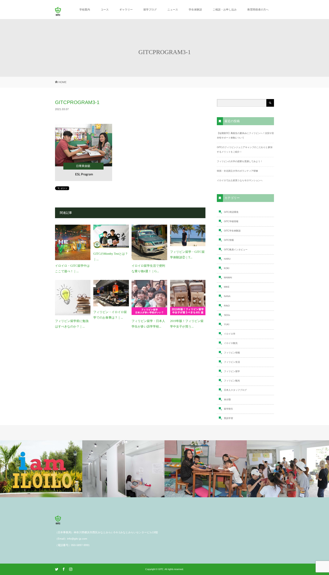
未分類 (227, 399)
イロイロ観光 (231, 343)
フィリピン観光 (232, 380)
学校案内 (84, 9)
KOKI (226, 268)
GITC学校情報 (231, 221)
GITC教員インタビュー (236, 249)
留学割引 (228, 409)
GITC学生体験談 (232, 230)
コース (105, 9)
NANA (227, 296)
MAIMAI (228, 277)
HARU (227, 259)
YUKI (226, 324)
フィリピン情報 (232, 352)
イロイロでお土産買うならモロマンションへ (240, 180)
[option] (41, 468)
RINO (227, 305)
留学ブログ (150, 9)
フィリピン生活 (232, 362)
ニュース (172, 9)
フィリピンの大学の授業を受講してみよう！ (240, 161)
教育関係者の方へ (258, 9)
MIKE (226, 287)
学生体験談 (195, 9)
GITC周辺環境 (231, 212)
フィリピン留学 (232, 371)
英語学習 (228, 418)
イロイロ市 (229, 333)
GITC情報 (229, 240)
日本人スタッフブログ (235, 390)
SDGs (227, 315)
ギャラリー (126, 9)
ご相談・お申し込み (225, 9)
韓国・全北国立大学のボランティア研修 (237, 171)
